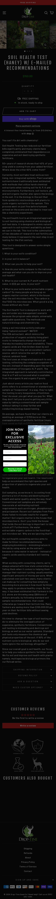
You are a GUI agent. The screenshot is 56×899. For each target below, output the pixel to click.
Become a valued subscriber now (15, 470)
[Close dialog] (52, 427)
